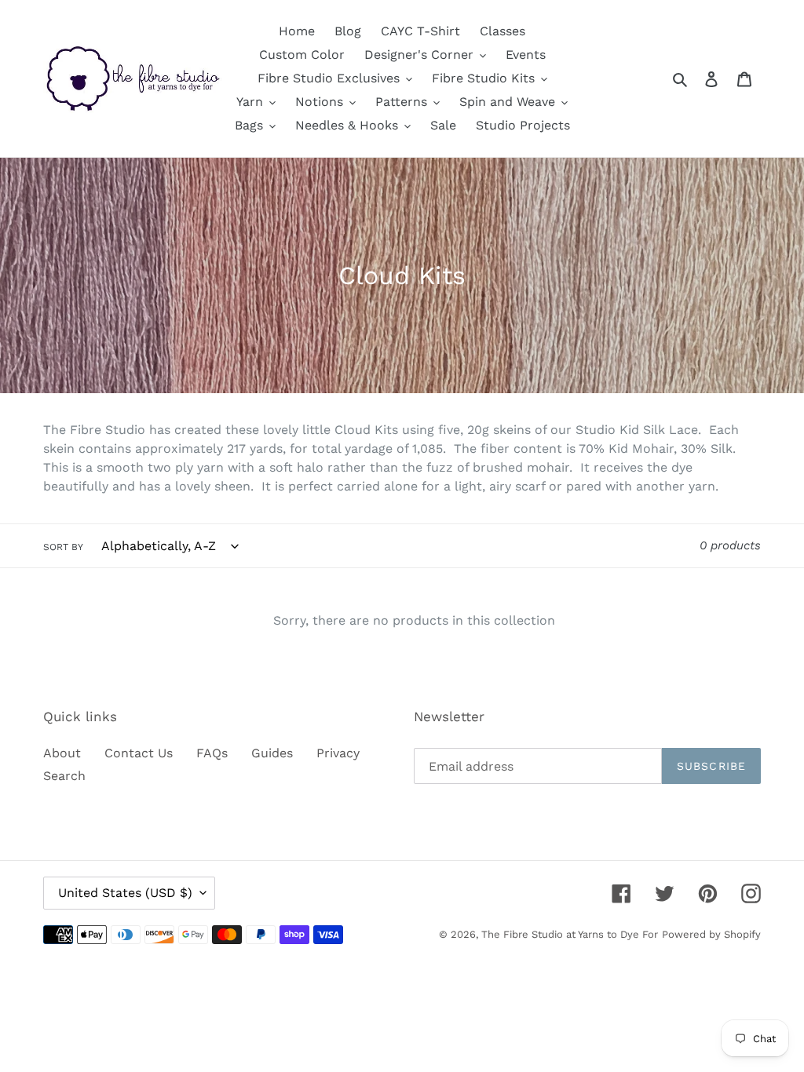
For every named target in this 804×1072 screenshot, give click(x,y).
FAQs (212, 753)
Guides (272, 753)
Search (64, 775)
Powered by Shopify (711, 934)
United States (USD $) (125, 892)
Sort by (63, 546)
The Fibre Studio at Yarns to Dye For (569, 934)
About (62, 753)
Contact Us (138, 753)
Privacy (338, 753)
